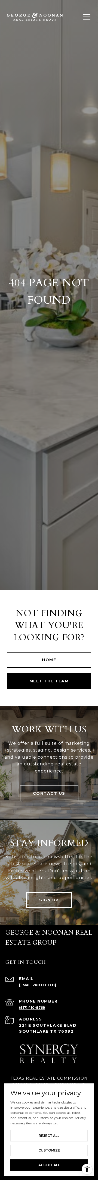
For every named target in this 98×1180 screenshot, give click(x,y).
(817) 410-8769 (32, 1008)
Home (49, 659)
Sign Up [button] (49, 900)
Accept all (49, 1165)
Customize (49, 1150)
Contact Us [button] (49, 793)
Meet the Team (49, 681)
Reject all (49, 1136)
